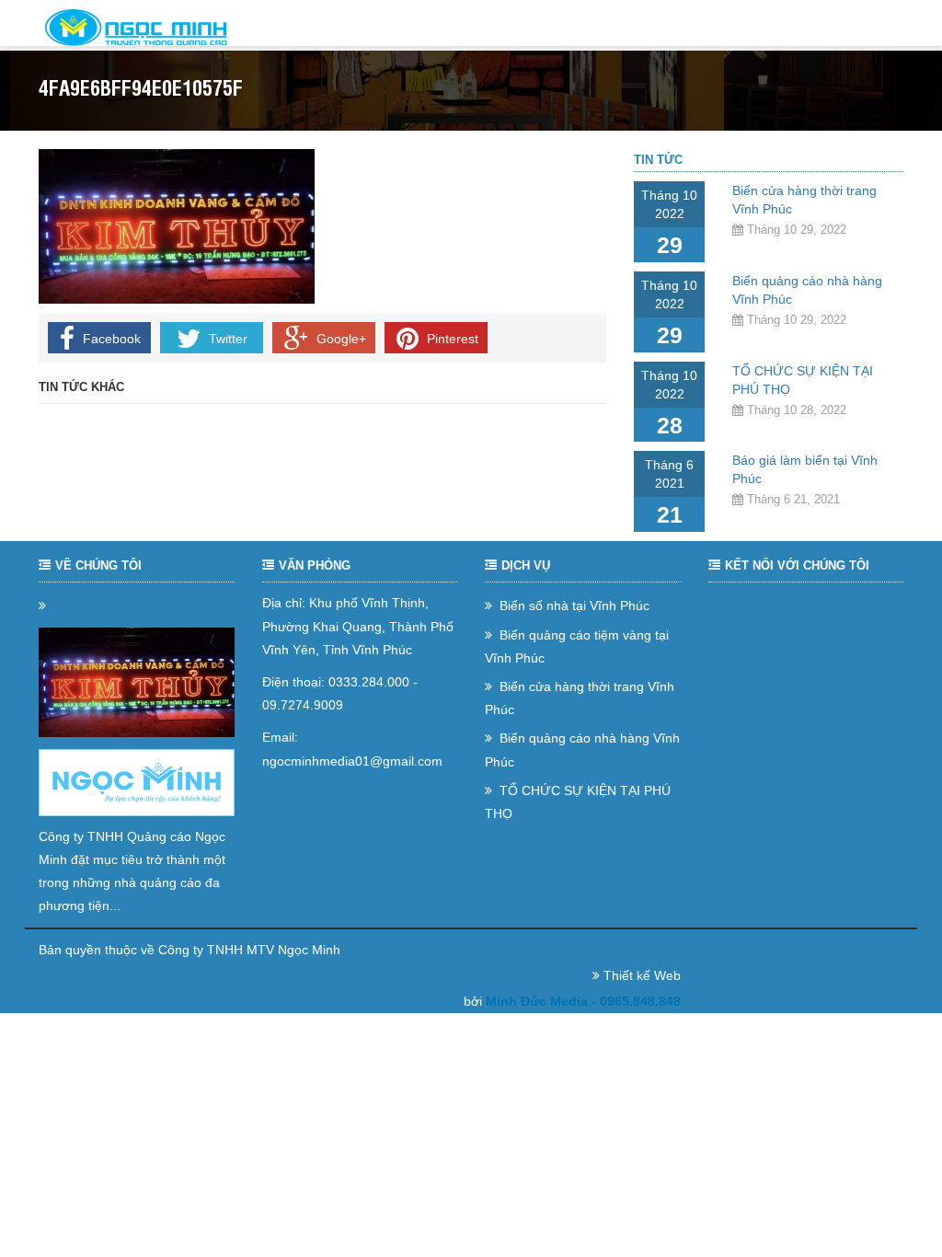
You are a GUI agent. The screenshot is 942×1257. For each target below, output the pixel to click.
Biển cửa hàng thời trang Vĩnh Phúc (579, 698)
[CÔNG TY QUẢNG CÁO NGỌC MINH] (137, 27)
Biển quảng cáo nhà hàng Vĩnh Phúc (582, 749)
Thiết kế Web (642, 975)
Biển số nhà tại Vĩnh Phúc (572, 605)
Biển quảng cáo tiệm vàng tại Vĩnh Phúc (577, 646)
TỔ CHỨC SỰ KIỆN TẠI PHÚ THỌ (578, 802)
